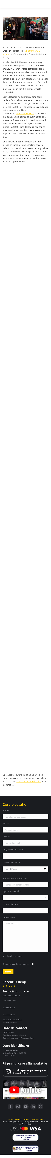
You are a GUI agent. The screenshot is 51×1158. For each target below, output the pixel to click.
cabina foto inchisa (25, 113)
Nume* (6, 810)
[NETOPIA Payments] (25, 1128)
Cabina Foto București (11, 995)
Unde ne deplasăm (10, 1022)
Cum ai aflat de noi (11, 904)
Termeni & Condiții (15, 1119)
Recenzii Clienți (14, 982)
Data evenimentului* (12, 862)
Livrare (26, 1119)
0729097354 (8, 1032)
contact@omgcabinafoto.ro (15, 1035)
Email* (6, 823)
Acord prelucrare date (12, 956)
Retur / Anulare (37, 1119)
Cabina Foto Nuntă (10, 1000)
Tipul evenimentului (12, 891)
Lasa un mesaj (9, 917)
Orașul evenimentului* (13, 849)
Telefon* (6, 836)
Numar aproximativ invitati (15, 878)
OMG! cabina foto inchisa (28, 781)
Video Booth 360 (9, 1014)
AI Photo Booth (9, 1007)
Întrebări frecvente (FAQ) (12, 1019)
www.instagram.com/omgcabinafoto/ (19, 1038)
